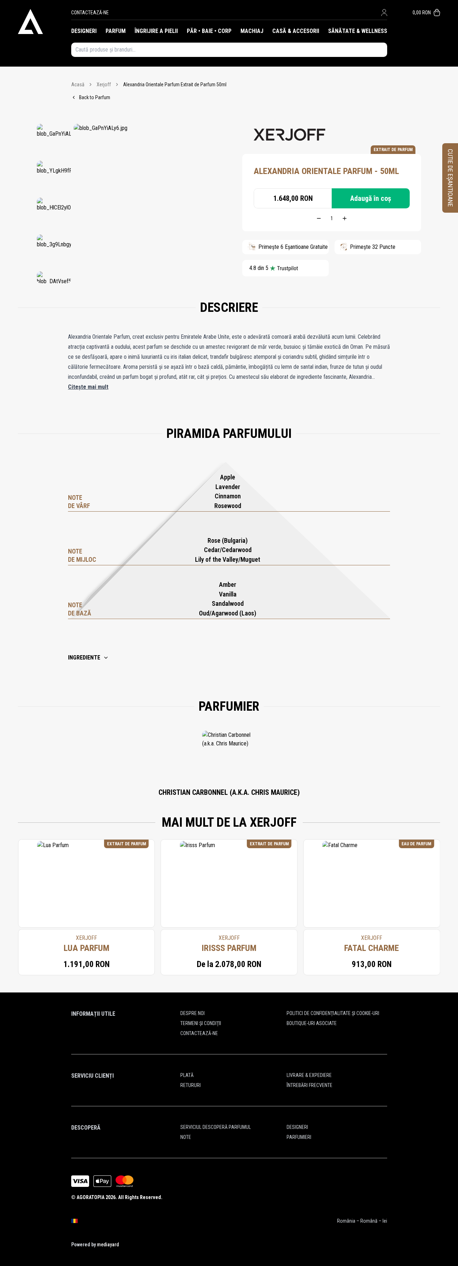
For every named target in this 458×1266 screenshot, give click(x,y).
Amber (227, 584)
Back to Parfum (94, 97)
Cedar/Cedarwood (228, 550)
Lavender (227, 487)
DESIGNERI (84, 31)
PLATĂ (187, 1075)
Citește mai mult (88, 386)
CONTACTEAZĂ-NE (90, 12)
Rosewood (227, 505)
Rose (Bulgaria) (228, 540)
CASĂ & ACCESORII (295, 31)
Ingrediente (84, 657)
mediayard (108, 1244)
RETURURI (190, 1085)
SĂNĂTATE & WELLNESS (357, 31)
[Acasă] (44, 21)
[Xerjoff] (289, 134)
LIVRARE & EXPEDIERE (309, 1075)
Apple (227, 477)
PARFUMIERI (299, 1137)
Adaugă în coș (370, 198)
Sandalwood (228, 603)
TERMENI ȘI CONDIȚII (200, 1023)
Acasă (77, 84)
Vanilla (228, 594)
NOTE (185, 1137)
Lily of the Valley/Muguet (227, 559)
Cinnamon (228, 496)
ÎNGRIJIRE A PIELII (156, 31)
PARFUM (116, 31)
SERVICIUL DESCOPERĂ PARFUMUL (215, 1127)
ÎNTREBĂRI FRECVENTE (309, 1085)
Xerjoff (104, 84)
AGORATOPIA (90, 1197)
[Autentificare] (384, 12)
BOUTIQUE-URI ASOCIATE (312, 1023)
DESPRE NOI (192, 1013)
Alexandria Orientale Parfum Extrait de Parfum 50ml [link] (174, 84)
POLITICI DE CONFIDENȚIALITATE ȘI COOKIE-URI (333, 1013)
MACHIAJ (251, 31)
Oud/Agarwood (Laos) (227, 613)
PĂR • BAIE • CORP (209, 31)
